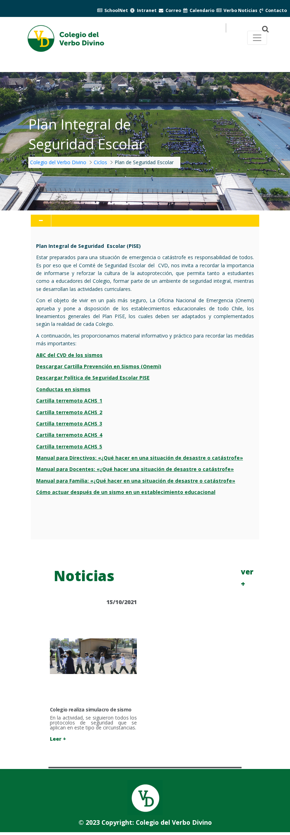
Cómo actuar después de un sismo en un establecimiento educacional (125, 492)
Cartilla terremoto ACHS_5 (69, 446)
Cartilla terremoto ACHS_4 (69, 434)
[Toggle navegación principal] (257, 38)
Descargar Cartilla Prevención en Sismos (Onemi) (98, 366)
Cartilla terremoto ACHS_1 (69, 400)
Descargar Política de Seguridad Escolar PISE (93, 377)
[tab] (145, 221)
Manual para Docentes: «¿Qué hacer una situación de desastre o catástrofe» (135, 469)
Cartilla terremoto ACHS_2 (69, 412)
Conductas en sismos (63, 389)
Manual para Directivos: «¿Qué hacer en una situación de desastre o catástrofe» (139, 457)
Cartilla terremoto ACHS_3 (69, 423)
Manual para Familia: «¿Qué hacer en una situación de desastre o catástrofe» (135, 480)
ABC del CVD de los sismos (69, 355)
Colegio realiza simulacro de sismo (91, 709)
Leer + (58, 738)
